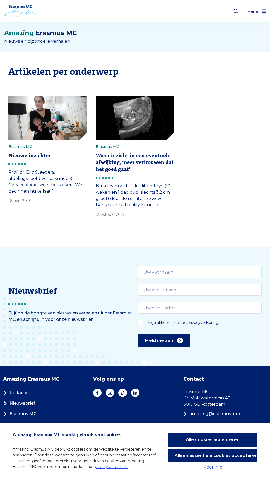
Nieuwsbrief (22, 403)
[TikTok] (122, 393)
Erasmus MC (23, 413)
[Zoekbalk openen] (236, 11)
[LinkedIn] (135, 393)
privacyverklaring (202, 322)
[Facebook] (97, 393)
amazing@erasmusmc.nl (216, 413)
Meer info (212, 467)
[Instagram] (110, 393)
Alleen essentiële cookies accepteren (216, 455)
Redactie (19, 392)
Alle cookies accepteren (212, 439)
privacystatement (111, 466)
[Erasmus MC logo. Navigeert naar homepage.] (20, 11)
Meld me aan (159, 340)
